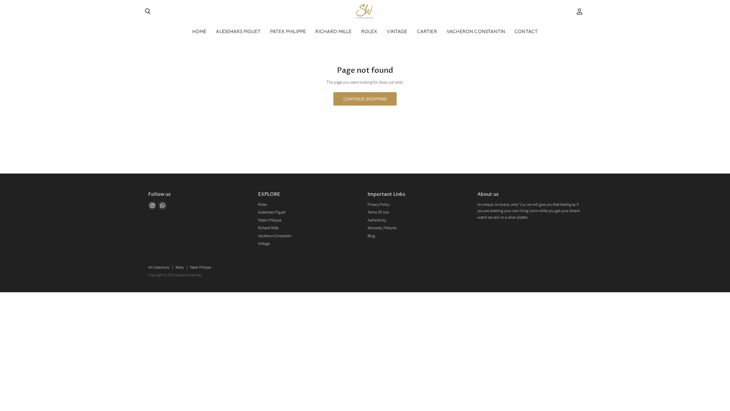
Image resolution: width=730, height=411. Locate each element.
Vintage (397, 31)
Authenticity (377, 220)
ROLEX (369, 31)
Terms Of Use (378, 212)
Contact (526, 31)
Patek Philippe (269, 220)
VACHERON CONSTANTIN (476, 31)
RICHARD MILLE (333, 31)
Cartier (427, 31)
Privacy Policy (379, 204)
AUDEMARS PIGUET (238, 31)
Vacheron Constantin (274, 236)
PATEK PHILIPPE (288, 31)
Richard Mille (268, 228)
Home (199, 31)
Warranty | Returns (382, 228)
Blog (371, 236)
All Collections (158, 267)
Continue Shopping (365, 99)
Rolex (262, 204)
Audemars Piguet (271, 212)
